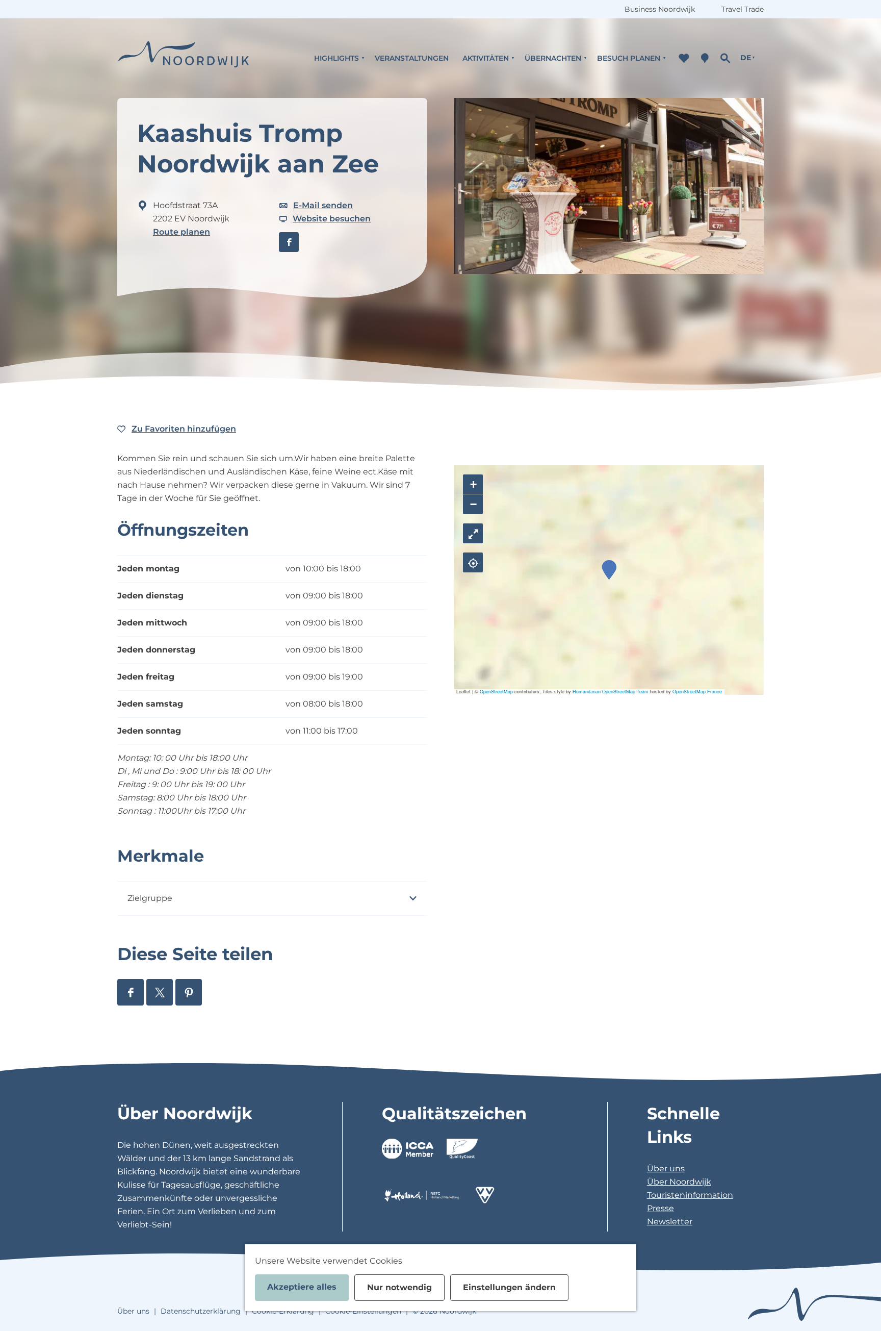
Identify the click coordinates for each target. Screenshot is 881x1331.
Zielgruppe (149, 898)
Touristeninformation (690, 1195)
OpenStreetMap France (697, 691)
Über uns (666, 1168)
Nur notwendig (399, 1287)
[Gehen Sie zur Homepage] (183, 58)
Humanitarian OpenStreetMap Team (611, 691)
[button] (609, 570)
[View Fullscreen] (473, 533)
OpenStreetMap (496, 691)
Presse (660, 1208)
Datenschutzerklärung (201, 1311)
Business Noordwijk (660, 9)
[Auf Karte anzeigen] (473, 562)
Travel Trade (742, 9)
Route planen (181, 232)
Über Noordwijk (679, 1182)
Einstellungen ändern (509, 1287)
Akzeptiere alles (301, 1287)
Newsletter (669, 1221)
